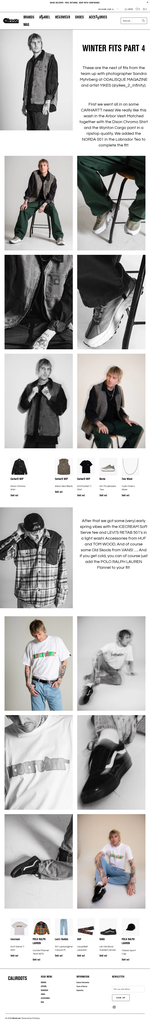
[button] (29, 17)
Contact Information (82, 982)
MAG (42, 1002)
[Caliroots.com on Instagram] (114, 1007)
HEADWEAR (44, 990)
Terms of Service (81, 986)
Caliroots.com (16, 1018)
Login (130, 9)
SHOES (43, 994)
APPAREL (44, 986)
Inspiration (79, 990)
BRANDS (43, 982)
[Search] (143, 21)
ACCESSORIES (45, 998)
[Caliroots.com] (11, 20)
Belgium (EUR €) (107, 9)
